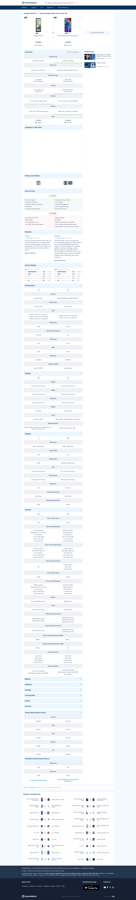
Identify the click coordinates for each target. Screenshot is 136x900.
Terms (58, 886)
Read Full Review (30, 253)
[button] (46, 3)
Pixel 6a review (101, 63)
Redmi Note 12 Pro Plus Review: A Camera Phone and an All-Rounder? (104, 55)
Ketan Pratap (30, 238)
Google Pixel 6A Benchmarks (38, 780)
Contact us (25, 886)
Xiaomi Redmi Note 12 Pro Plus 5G (68, 35)
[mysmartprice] (29, 3)
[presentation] (26, 24)
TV (41, 7)
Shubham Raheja (60, 238)
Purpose (39, 886)
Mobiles (24, 7)
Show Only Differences (73, 52)
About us (32, 886)
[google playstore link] (91, 889)
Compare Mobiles (32, 787)
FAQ (63, 886)
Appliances (50, 7)
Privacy (53, 886)
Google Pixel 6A (38, 35)
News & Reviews (63, 7)
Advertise (46, 886)
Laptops (33, 7)
